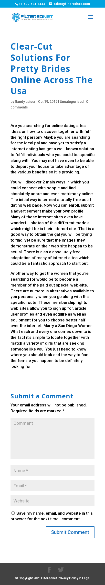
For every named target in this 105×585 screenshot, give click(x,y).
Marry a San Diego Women (68, 325)
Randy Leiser (25, 102)
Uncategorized (72, 102)
